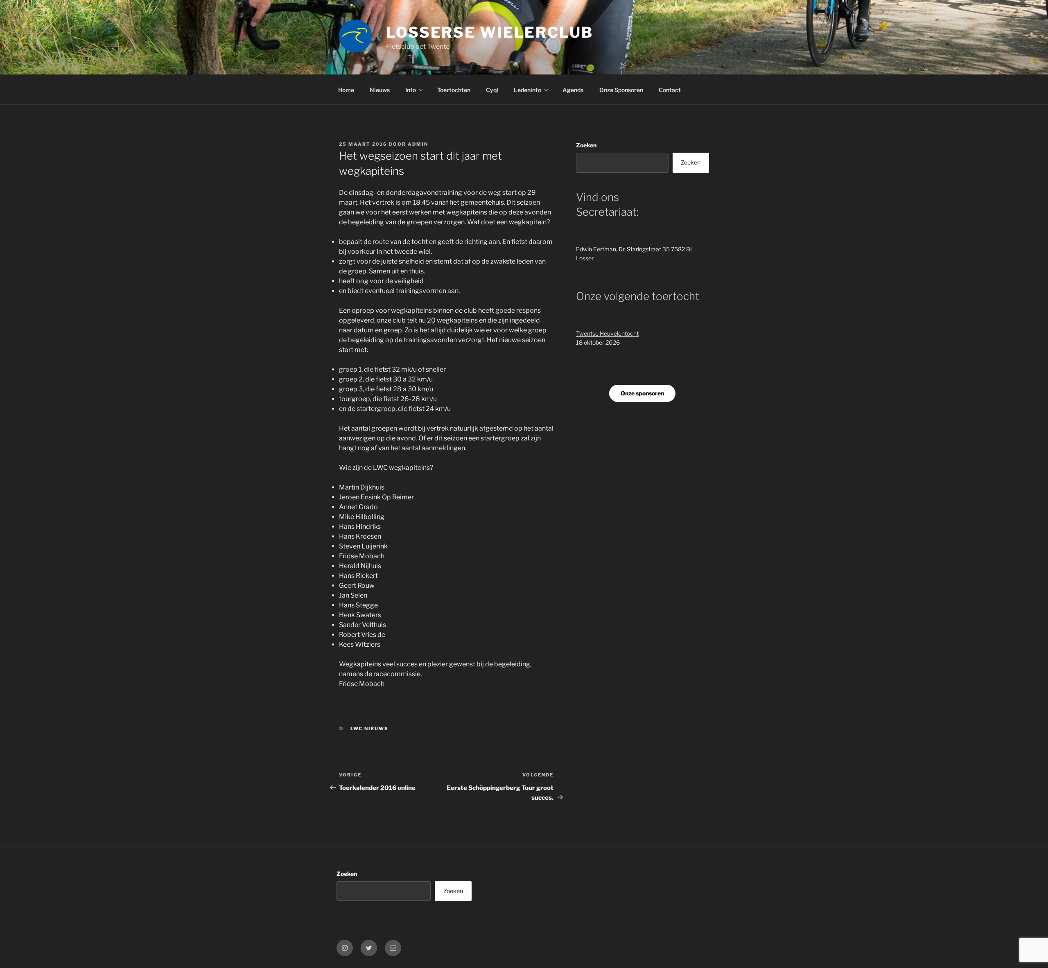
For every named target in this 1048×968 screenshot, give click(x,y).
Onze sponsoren (642, 393)
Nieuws (380, 89)
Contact (670, 89)
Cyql (492, 89)
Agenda (573, 89)
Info (410, 89)
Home (346, 89)
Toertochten (453, 89)
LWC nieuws (369, 728)
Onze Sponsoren (621, 89)
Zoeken (586, 145)
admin (418, 144)
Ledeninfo (527, 89)
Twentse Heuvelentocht (607, 333)
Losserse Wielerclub (489, 32)
